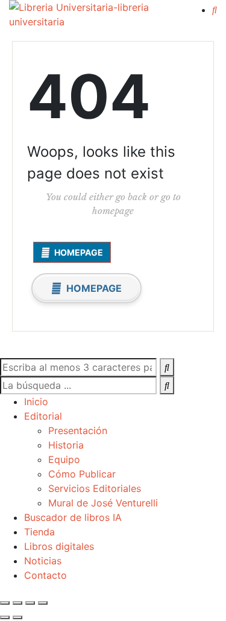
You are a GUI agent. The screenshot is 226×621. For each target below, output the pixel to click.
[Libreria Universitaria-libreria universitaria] (98, 14)
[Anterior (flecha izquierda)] (5, 617)
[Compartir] (30, 603)
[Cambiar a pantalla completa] (17, 603)
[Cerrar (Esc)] (43, 603)
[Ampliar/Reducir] (5, 603)
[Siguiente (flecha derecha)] (17, 617)
